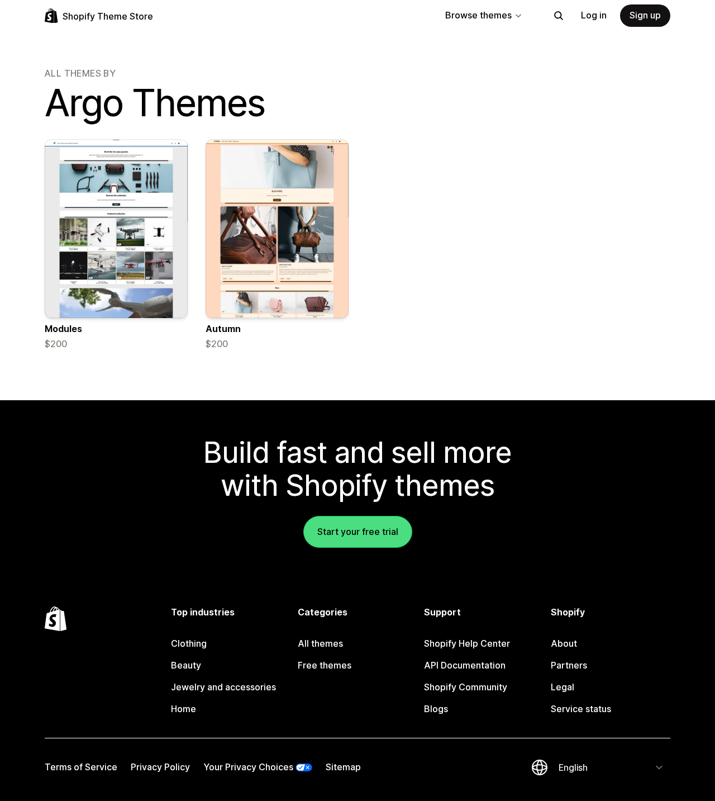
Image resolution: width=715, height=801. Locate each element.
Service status (581, 708)
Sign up (645, 15)
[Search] (559, 16)
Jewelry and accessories (223, 687)
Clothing (189, 643)
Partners (569, 665)
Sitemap (343, 766)
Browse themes (478, 15)
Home (183, 708)
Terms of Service (81, 766)
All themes (320, 643)
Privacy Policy (160, 766)
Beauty (186, 665)
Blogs (436, 708)
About (564, 643)
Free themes (324, 665)
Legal (562, 687)
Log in (594, 15)
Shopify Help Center (467, 643)
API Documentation (465, 665)
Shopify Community (465, 687)
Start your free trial (357, 531)
